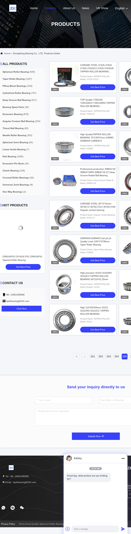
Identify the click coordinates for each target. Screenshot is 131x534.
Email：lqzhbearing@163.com (20, 482)
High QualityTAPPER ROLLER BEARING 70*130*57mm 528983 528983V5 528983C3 (96, 137)
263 (109, 356)
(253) (17, 135)
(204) (21, 121)
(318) (17, 86)
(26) (16, 163)
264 (117, 356)
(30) (16, 107)
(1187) (17, 79)
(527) (20, 100)
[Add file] (68, 528)
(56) (18, 177)
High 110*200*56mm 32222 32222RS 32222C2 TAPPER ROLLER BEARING (94, 310)
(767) (19, 93)
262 (101, 356)
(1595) (13, 156)
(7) (16, 149)
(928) (19, 72)
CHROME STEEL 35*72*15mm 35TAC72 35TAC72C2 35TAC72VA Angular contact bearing (97, 206)
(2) (14, 191)
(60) (15, 128)
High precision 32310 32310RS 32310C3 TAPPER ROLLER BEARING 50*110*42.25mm (96, 276)
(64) (18, 142)
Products (50, 8)
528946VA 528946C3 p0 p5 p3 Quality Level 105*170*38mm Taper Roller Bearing (95, 241)
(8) (18, 184)
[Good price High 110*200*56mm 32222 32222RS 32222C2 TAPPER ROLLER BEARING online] (65, 319)
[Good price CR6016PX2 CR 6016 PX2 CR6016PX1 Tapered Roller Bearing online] (22, 230)
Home (34, 8)
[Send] (123, 528)
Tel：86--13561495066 (17, 476)
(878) (16, 114)
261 (93, 356)
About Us (69, 8)
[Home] (13, 8)
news (85, 8)
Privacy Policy (8, 524)
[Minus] (123, 458)
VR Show (102, 8)
